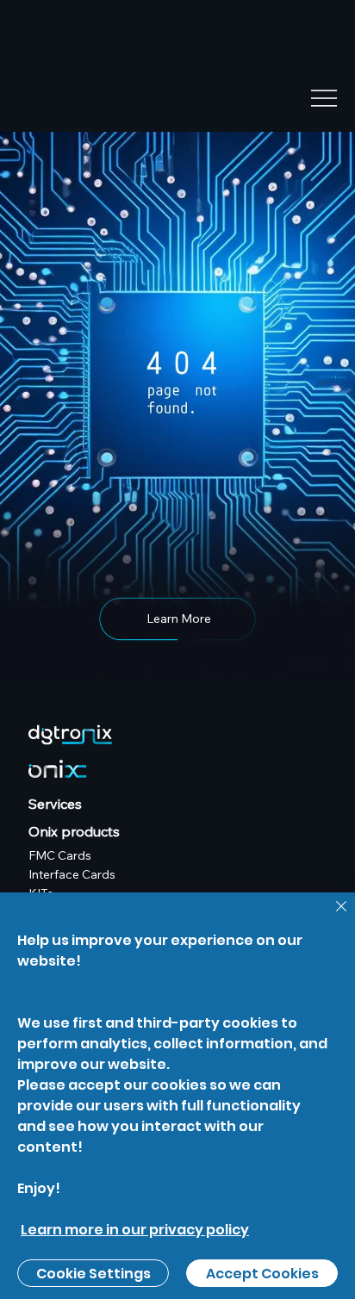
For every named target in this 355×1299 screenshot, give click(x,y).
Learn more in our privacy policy (135, 1230)
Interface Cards (71, 874)
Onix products (74, 831)
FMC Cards (59, 855)
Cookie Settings (93, 1273)
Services (55, 803)
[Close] (331, 916)
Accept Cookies (262, 1273)
